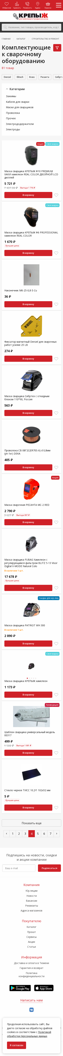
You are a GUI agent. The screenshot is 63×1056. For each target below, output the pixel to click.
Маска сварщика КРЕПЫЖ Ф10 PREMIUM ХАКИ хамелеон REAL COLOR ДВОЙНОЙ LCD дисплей (31, 174)
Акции (31, 941)
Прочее (11, 118)
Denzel (7, 77)
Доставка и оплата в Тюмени (31, 963)
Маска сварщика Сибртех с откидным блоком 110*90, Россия (26, 397)
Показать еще (31, 823)
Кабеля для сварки (17, 101)
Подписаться (49, 868)
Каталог (31, 927)
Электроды (13, 129)
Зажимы (11, 96)
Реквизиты (31, 905)
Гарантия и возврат (31, 968)
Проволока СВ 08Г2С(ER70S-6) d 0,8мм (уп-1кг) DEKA (27, 452)
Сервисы (31, 937)
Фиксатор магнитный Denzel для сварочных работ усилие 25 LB (30, 343)
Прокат (31, 932)
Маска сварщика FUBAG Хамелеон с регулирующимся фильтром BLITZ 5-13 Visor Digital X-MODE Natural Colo (30, 563)
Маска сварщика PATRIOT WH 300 (24, 625)
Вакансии (31, 900)
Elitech (20, 77)
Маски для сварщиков (19, 107)
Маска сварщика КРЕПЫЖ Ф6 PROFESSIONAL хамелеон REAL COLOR (31, 234)
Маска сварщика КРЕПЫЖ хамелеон (25, 681)
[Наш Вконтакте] (31, 1010)
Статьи (31, 946)
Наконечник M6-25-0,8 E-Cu (20, 290)
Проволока (13, 113)
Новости (31, 895)
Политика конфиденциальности (31, 974)
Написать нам (31, 1000)
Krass (32, 77)
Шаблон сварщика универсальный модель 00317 (29, 733)
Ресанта (45, 77)
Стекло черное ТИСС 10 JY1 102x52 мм (27, 790)
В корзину (28, 195)
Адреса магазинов (31, 910)
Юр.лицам (31, 890)
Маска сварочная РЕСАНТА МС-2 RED (26, 504)
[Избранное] (56, 195)
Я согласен (16, 1045)
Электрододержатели (20, 124)
